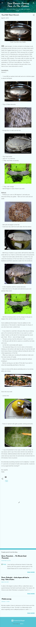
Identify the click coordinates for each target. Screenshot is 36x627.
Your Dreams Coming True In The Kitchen (18, 4)
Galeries (21, 623)
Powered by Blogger (19, 620)
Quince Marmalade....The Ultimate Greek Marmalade (13, 557)
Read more (31, 572)
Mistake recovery (6, 599)
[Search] (34, 3)
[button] (34, 15)
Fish (6, 481)
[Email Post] (6, 477)
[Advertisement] (18, 534)
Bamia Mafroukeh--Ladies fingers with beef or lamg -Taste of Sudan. (15, 578)
